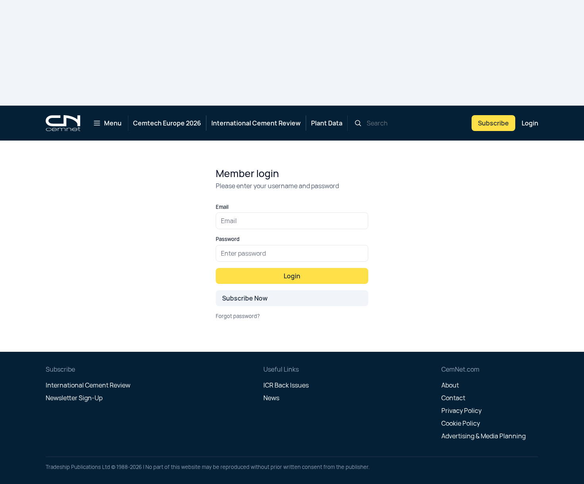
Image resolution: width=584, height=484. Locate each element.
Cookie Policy (460, 423)
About (450, 385)
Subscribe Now (245, 298)
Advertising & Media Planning (483, 436)
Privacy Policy (461, 410)
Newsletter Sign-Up (74, 397)
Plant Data (326, 123)
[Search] (358, 123)
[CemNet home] (63, 123)
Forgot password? (238, 316)
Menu (113, 123)
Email (222, 206)
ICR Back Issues (286, 385)
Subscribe (493, 123)
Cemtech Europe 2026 (167, 123)
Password (228, 239)
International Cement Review (256, 123)
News (271, 397)
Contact (453, 397)
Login (530, 123)
